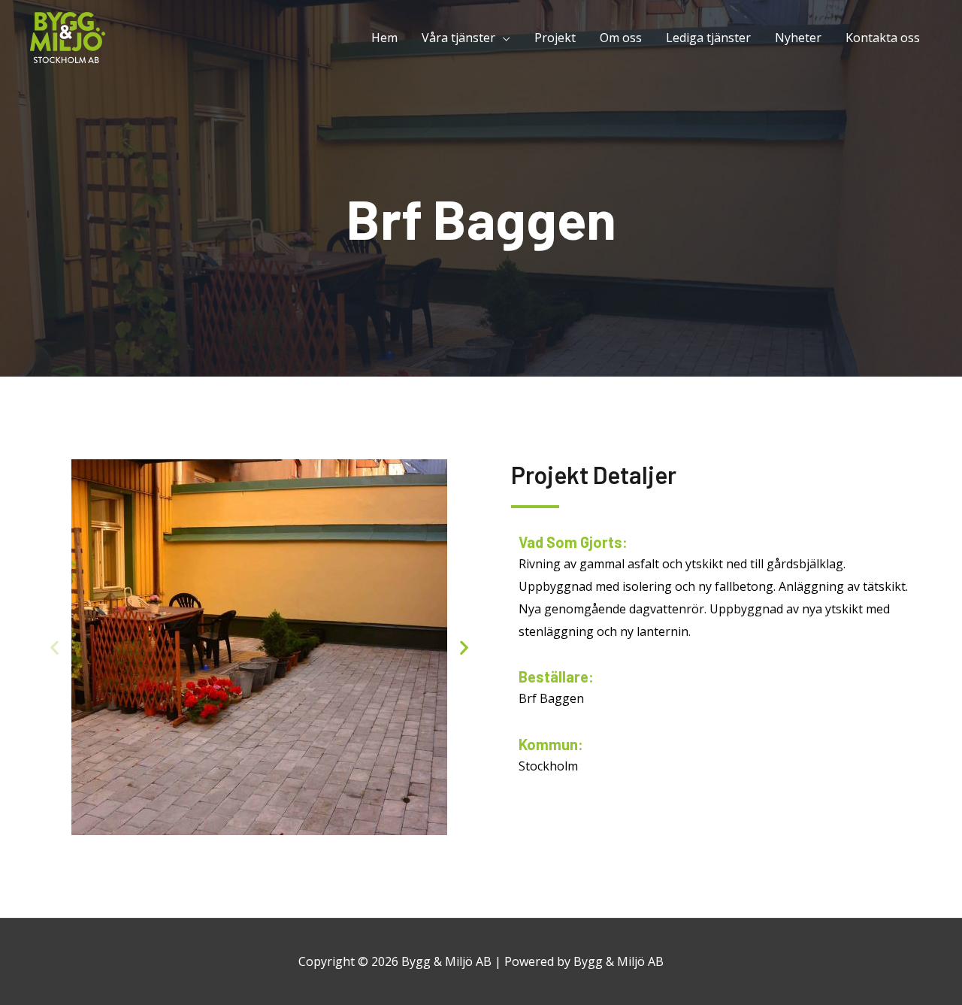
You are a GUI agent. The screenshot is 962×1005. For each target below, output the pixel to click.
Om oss (621, 37)
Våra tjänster (458, 37)
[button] (54, 646)
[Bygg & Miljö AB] (67, 36)
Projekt (555, 37)
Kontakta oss (883, 37)
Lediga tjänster (708, 37)
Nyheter (798, 37)
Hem (384, 37)
